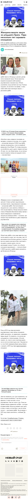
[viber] (19, 461)
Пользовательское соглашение (5, 480)
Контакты (25, 480)
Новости (6, 29)
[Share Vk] (9, 497)
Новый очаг (7, 2)
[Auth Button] (26, 2)
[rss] (6, 461)
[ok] (16, 461)
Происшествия (10, 55)
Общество (2, 29)
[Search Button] (24, 2)
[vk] (8, 461)
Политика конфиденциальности (17, 480)
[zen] (14, 461)
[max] (22, 461)
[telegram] (11, 461)
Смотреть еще (14, 194)
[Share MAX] (12, 497)
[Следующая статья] (14, 452)
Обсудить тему (24, 52)
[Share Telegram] (15, 497)
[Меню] (1, 2)
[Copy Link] (19, 497)
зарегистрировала (21, 346)
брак (8, 389)
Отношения (5, 55)
